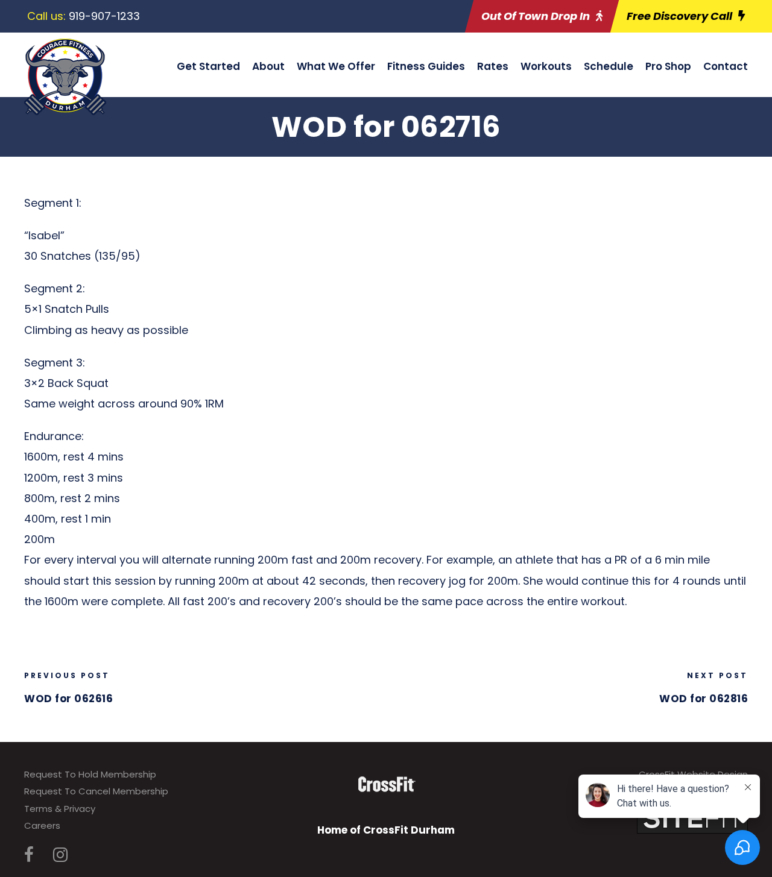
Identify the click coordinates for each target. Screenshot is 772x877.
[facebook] (29, 855)
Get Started (208, 66)
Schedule (608, 66)
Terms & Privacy (59, 808)
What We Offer (336, 66)
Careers (42, 825)
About (268, 66)
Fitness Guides (426, 66)
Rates (492, 66)
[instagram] (60, 855)
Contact (725, 66)
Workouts (546, 66)
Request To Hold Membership (90, 774)
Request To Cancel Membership (96, 791)
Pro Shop (668, 66)
